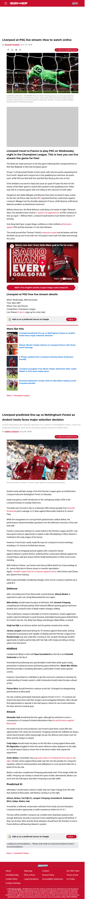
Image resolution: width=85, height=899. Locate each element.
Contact (45, 871)
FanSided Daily (12, 875)
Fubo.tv (21, 312)
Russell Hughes (12, 45)
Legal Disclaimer (31, 879)
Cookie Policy (11, 879)
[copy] (20, 49)
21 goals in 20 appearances (47, 212)
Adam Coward (11, 431)
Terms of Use (72, 875)
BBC (39, 198)
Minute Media (16, 889)
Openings (28, 871)
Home (9, 396)
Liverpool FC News (21, 853)
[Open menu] (5, 3)
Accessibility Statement (52, 879)
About (8, 871)
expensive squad (49, 232)
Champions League (22, 396)
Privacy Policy (48, 875)
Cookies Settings (13, 883)
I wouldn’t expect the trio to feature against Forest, (35, 571)
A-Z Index (71, 879)
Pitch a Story (29, 875)
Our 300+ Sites (73, 871)
